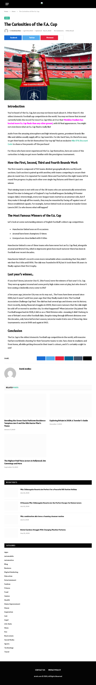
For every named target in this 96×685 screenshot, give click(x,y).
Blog (6, 564)
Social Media (9, 640)
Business (7, 568)
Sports (6, 644)
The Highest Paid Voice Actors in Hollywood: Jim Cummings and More (25, 462)
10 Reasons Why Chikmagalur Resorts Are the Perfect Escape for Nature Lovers (50, 503)
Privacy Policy (54, 670)
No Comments (59, 31)
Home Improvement (12, 604)
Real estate (9, 636)
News (7, 18)
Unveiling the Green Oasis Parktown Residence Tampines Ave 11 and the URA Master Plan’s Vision (25, 423)
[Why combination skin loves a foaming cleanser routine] (11, 519)
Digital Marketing (11, 572)
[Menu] (7, 4)
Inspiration (8, 612)
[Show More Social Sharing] (61, 37)
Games (7, 596)
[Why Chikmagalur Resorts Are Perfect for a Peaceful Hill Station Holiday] (11, 492)
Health (7, 600)
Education (8, 576)
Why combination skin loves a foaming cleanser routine (42, 516)
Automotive (9, 560)
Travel (6, 652)
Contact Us (40, 670)
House (6, 608)
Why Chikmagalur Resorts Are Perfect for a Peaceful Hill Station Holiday (48, 489)
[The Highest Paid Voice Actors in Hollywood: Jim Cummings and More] (25, 446)
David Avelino (16, 31)
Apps (6, 552)
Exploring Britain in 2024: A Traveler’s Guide (69, 420)
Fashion (7, 584)
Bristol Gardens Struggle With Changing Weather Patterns (43, 530)
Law (5, 616)
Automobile (9, 556)
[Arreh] (48, 4)
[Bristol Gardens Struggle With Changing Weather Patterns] (11, 533)
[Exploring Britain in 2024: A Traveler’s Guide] (71, 405)
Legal (6, 620)
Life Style (8, 624)
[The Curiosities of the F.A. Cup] (48, 71)
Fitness (7, 588)
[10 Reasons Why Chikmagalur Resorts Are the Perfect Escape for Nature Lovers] (11, 506)
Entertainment (10, 580)
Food (6, 592)
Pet (5, 632)
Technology (9, 648)
